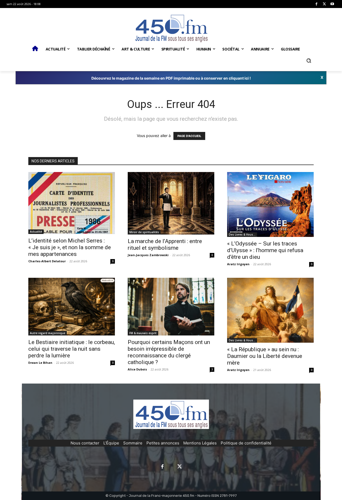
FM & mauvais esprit (143, 333)
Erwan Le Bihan (40, 363)
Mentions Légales (200, 443)
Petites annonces (162, 443)
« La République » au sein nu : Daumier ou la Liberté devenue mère (264, 356)
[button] (309, 61)
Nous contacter (85, 443)
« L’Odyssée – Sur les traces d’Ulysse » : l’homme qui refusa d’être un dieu (265, 250)
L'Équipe (111, 443)
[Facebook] (316, 4)
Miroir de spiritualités (144, 232)
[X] (324, 4)
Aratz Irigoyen (238, 264)
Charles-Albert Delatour (47, 261)
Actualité (36, 231)
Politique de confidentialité (246, 443)
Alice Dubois (137, 369)
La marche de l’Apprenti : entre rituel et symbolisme (165, 244)
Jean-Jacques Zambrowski (148, 255)
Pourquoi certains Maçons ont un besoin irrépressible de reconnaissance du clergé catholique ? (169, 352)
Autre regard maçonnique (47, 333)
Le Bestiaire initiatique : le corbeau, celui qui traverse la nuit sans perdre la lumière (71, 349)
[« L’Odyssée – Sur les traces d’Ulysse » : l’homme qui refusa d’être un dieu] (270, 204)
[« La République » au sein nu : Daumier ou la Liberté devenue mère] (270, 310)
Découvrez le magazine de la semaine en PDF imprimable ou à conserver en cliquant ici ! (171, 78)
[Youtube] (332, 4)
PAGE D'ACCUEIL (189, 136)
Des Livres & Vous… (242, 234)
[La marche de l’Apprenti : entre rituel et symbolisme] (171, 203)
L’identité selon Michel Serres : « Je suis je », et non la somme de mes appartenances (69, 247)
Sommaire (132, 443)
